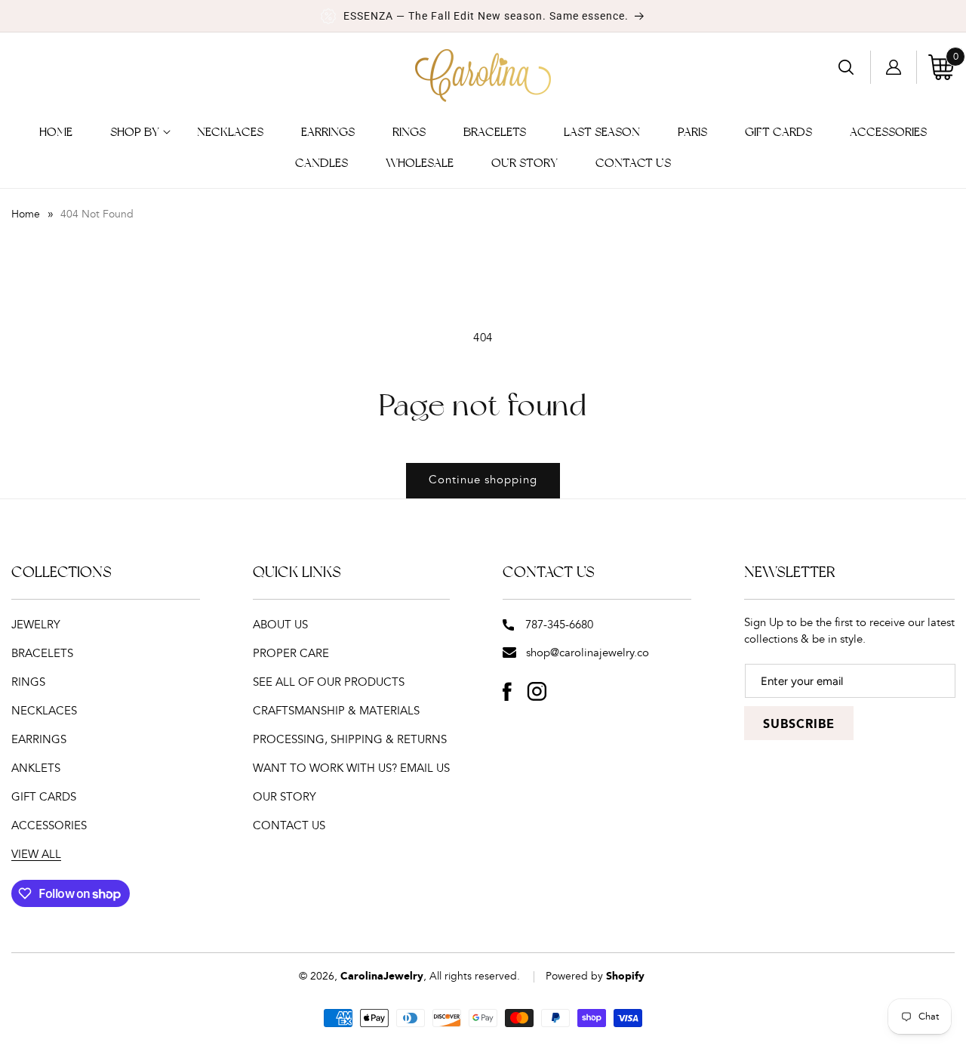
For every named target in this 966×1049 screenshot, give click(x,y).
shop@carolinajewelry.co (587, 653)
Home (25, 214)
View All (36, 854)
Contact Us (289, 826)
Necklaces (44, 711)
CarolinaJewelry (381, 976)
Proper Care (291, 653)
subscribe (799, 724)
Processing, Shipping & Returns (350, 739)
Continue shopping (483, 480)
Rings (28, 682)
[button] (134, 132)
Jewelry (35, 625)
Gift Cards (43, 797)
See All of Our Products (329, 682)
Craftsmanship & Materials (336, 711)
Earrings (38, 739)
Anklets (35, 768)
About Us (280, 625)
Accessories (49, 826)
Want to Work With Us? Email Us (351, 768)
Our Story (284, 797)
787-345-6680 (559, 625)
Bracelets (42, 653)
